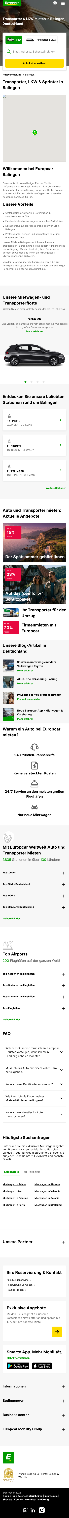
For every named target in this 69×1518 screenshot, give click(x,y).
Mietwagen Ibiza (12, 1191)
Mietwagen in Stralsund (48, 1204)
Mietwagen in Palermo (15, 1198)
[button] (35, 132)
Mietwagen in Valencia (47, 1191)
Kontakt (18, 1499)
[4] (43, 382)
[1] (25, 382)
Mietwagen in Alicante (47, 1184)
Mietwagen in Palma (14, 1184)
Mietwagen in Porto (14, 1204)
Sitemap (7, 1499)
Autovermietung (12, 74)
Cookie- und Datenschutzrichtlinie (22, 1496)
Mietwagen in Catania (46, 1198)
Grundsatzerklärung (37, 1499)
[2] (31, 382)
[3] (37, 382)
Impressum (51, 1496)
